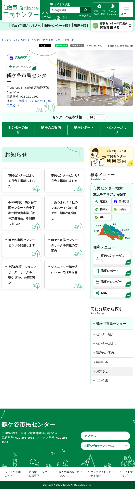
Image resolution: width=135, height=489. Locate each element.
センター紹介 (105, 334)
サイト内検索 (62, 4)
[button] (126, 9)
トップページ (8, 40)
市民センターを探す (28, 40)
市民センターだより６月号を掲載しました (21, 181)
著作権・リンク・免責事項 (39, 474)
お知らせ (102, 371)
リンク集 (102, 380)
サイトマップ (127, 474)
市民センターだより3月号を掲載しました (65, 178)
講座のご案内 (51, 127)
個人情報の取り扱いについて (70, 474)
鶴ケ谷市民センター (51, 40)
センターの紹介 (18, 130)
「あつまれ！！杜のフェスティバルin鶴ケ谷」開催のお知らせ (64, 210)
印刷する (78, 45)
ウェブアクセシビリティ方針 (102, 474)
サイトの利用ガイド (13, 474)
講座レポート (84, 127)
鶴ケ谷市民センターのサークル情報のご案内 (64, 245)
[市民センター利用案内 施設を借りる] (112, 25)
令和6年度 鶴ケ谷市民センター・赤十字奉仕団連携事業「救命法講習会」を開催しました (22, 213)
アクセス (90, 435)
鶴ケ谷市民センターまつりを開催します (21, 242)
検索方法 (86, 15)
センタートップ (22, 66)
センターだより (117, 130)
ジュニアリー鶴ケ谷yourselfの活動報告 (64, 269)
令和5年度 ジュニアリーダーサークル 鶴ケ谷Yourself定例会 (22, 274)
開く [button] (92, 117)
